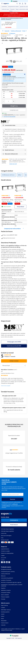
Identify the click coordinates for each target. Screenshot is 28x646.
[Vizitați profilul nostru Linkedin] (7, 562)
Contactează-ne (14, 520)
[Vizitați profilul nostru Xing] (9, 562)
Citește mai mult (13, 163)
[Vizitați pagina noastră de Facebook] (4, 562)
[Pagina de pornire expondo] (2, 31)
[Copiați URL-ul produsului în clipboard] (26, 36)
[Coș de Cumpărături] (25, 3)
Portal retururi (14, 524)
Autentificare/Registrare (8, 80)
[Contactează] (19, 3)
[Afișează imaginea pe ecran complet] (26, 58)
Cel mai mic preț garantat (9, 116)
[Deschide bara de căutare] (17, 3)
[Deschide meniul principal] (1, 3)
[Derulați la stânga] (1, 14)
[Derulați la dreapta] (26, 14)
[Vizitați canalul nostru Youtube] (2, 562)
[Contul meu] (22, 3)
